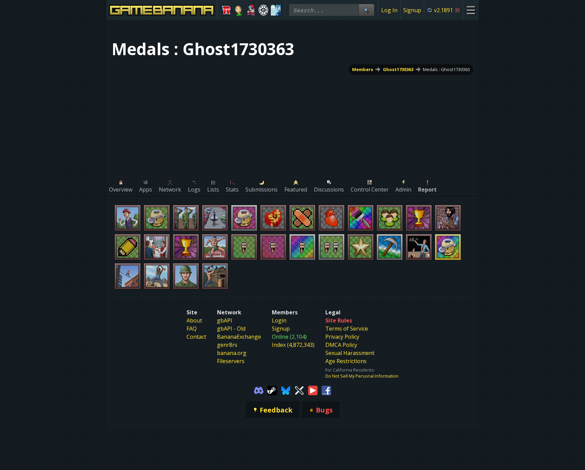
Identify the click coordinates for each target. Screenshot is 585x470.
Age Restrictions (346, 361)
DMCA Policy (341, 345)
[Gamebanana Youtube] (312, 390)
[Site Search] (366, 10)
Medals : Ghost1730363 (446, 69)
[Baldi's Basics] (239, 10)
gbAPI (224, 320)
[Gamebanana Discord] (258, 390)
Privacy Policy (342, 336)
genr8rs (227, 345)
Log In (389, 10)
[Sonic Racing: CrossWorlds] (226, 10)
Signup (412, 10)
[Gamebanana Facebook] (326, 390)
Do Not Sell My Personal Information (361, 376)
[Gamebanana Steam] (272, 390)
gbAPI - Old (231, 328)
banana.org (231, 353)
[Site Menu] (471, 10)
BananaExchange (239, 336)
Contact (196, 336)
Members (362, 69)
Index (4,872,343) (293, 345)
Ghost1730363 (398, 69)
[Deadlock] (263, 10)
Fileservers (230, 361)
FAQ (192, 328)
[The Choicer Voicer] (275, 10)
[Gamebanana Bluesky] (285, 390)
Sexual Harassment (349, 353)
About (194, 320)
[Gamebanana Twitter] (299, 390)
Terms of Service (346, 328)
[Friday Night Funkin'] (251, 10)
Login (279, 320)
